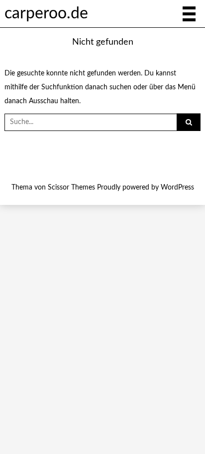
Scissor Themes (71, 187)
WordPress (177, 187)
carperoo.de (46, 13)
